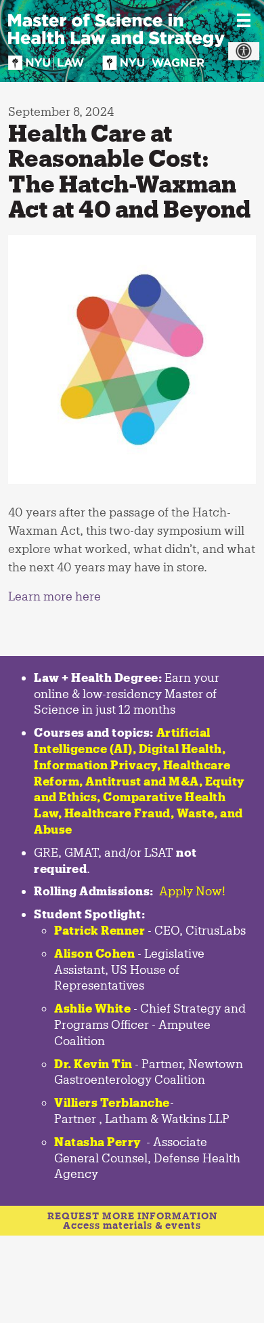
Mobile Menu (243, 20)
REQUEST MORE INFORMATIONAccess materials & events (132, 1220)
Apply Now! (192, 890)
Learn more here (54, 596)
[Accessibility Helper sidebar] (243, 51)
